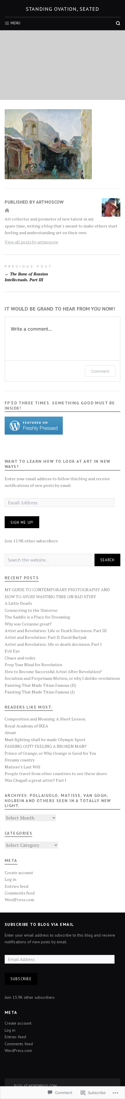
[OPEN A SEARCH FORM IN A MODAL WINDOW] (118, 23)
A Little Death (18, 603)
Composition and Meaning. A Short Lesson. (45, 719)
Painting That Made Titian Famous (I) (40, 692)
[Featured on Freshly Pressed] (34, 425)
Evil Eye (12, 651)
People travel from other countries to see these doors (56, 773)
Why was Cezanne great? (28, 624)
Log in (10, 879)
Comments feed (20, 893)
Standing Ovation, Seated (62, 9)
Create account (19, 872)
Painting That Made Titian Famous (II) (40, 685)
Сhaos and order (20, 658)
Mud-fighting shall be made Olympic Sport (45, 739)
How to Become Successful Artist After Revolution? (53, 671)
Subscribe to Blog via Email (39, 924)
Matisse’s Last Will (22, 767)
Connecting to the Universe (31, 610)
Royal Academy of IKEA (26, 726)
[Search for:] (48, 560)
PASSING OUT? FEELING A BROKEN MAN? (46, 746)
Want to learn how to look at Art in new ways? (57, 464)
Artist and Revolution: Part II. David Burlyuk (46, 637)
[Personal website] (7, 210)
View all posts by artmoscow (31, 242)
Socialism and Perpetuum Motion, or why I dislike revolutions (62, 678)
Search (107, 559)
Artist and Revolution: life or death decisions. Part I (53, 644)
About (10, 732)
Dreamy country (20, 760)
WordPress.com (19, 899)
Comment (100, 371)
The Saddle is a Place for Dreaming (37, 617)
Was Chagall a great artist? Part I (35, 780)
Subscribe (21, 978)
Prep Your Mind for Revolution (33, 664)
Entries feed (16, 886)
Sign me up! (22, 522)
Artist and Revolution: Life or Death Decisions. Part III (56, 630)
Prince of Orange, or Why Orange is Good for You (50, 753)
